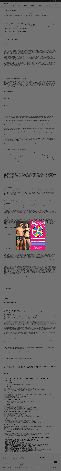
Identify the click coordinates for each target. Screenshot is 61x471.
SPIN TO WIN (38, 244)
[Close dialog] (44, 222)
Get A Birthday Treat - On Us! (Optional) (37, 240)
